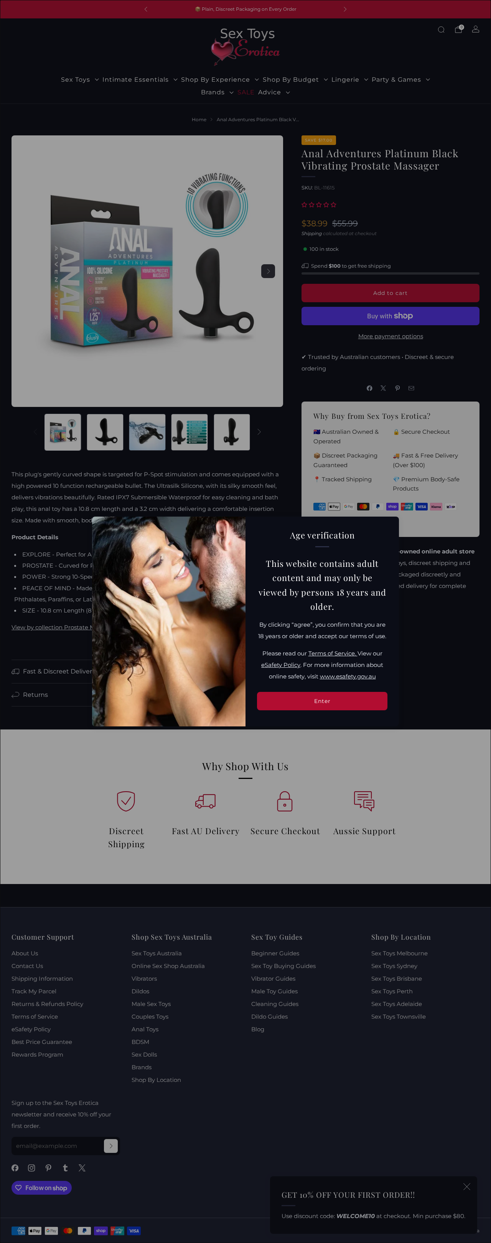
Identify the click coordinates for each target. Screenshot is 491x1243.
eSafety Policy (280, 665)
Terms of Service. (333, 653)
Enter (322, 701)
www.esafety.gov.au (348, 676)
